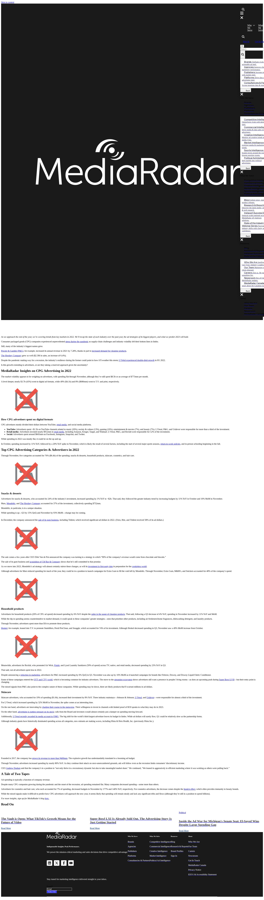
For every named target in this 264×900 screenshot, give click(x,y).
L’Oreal (138, 697)
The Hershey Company (11, 355)
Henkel (4, 628)
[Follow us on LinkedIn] (49, 863)
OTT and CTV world (43, 679)
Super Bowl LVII (226, 679)
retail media (62, 424)
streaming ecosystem (123, 679)
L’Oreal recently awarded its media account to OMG (36, 716)
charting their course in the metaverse (58, 707)
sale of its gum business (48, 520)
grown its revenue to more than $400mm (49, 758)
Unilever (150, 697)
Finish (57, 665)
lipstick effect (189, 789)
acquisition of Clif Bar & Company (45, 562)
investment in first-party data (100, 566)
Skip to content (7, 2)
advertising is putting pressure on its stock (36, 712)
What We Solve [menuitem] (260, 27)
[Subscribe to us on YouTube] (71, 863)
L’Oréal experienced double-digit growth (136, 360)
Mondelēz (11, 503)
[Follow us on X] (56, 863)
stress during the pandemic (76, 341)
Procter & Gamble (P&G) (12, 351)
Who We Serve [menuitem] (249, 27)
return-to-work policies (170, 444)
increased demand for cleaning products (109, 351)
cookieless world (139, 566)
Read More (6, 828)
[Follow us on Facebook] (64, 863)
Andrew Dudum (13, 768)
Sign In (246, 41)
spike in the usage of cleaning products (108, 614)
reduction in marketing (30, 675)
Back (247, 91)
